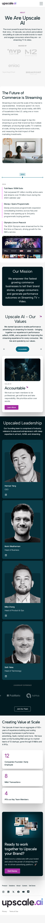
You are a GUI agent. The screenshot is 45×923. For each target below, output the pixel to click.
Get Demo (12, 857)
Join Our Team (22, 695)
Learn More (11, 393)
